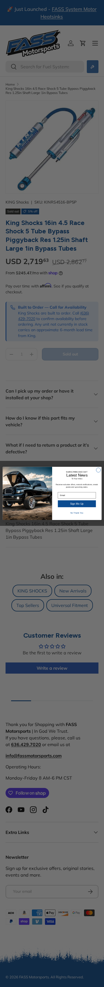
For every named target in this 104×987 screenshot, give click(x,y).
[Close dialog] (98, 470)
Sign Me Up (76, 503)
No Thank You (76, 513)
